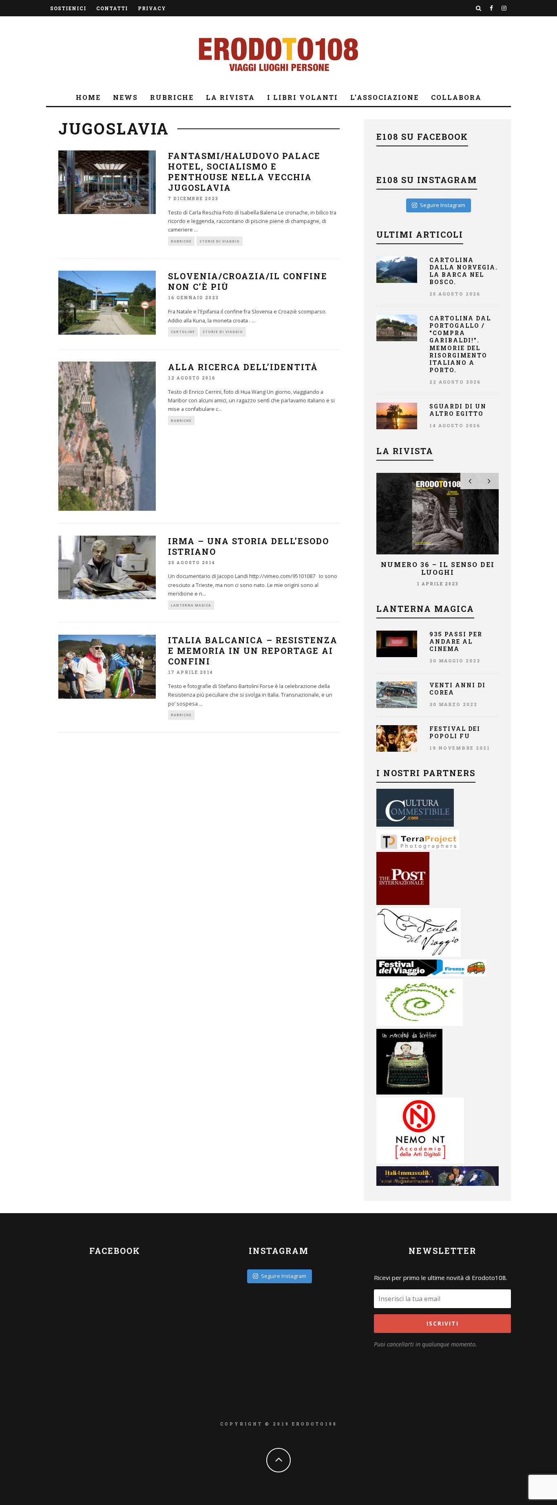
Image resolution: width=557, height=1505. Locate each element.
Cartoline (183, 331)
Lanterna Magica (191, 605)
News (125, 97)
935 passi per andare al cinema (455, 641)
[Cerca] (479, 8)
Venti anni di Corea (457, 688)
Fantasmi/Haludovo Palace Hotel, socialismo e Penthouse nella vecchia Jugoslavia (244, 171)
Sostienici (68, 8)
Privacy (152, 8)
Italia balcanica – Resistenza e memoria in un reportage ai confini (253, 650)
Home (88, 97)
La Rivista (230, 97)
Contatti (112, 8)
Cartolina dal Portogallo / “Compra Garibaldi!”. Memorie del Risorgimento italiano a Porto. (460, 344)
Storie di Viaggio (219, 241)
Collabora (456, 97)
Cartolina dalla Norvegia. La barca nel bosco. (463, 271)
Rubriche (172, 97)
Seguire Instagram (442, 205)
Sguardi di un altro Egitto (457, 409)
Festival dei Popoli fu (454, 732)
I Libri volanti (302, 97)
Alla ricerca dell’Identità (243, 367)
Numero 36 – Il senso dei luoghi (438, 568)
